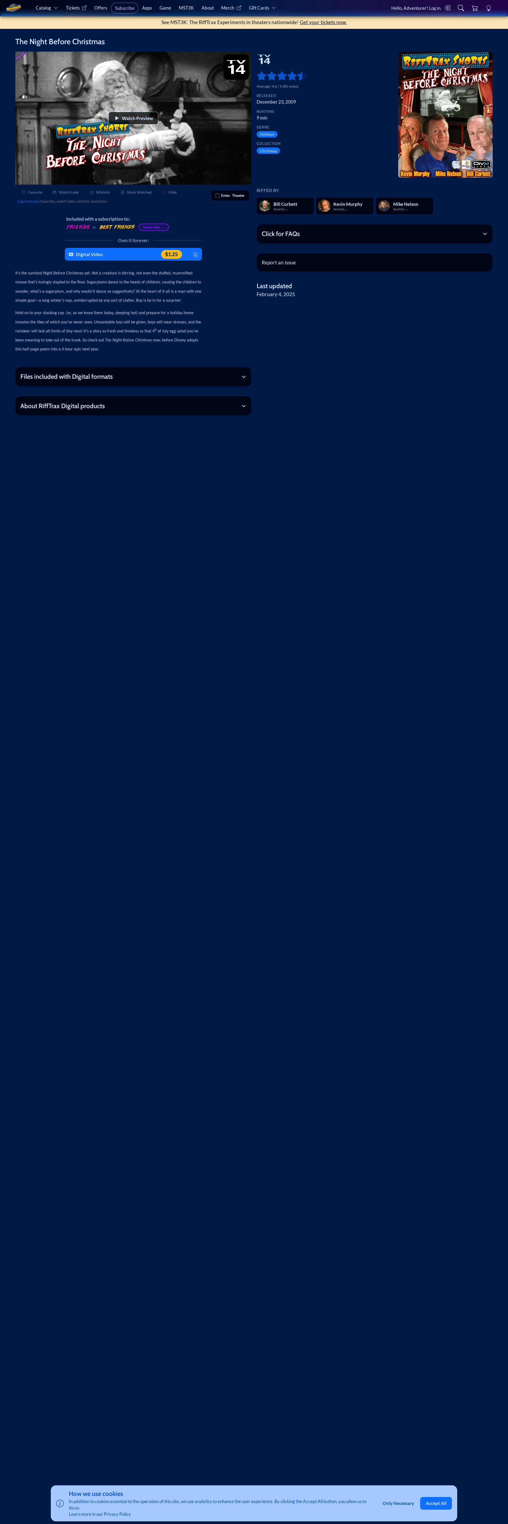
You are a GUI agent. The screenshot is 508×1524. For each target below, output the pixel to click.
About (208, 8)
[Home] (13, 8)
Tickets (73, 8)
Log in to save (29, 201)
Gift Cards (259, 8)
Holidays (267, 134)
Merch (227, 8)
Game (165, 8)
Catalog (43, 8)
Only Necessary (398, 1503)
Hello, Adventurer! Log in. (416, 8)
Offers (100, 8)
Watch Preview (137, 118)
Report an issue (279, 262)
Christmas (268, 151)
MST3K (186, 8)
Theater (233, 195)
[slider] (259, 76)
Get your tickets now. (323, 22)
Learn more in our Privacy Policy (100, 1514)
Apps (147, 8)
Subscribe (124, 8)
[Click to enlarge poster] (445, 115)
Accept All (436, 1503)
